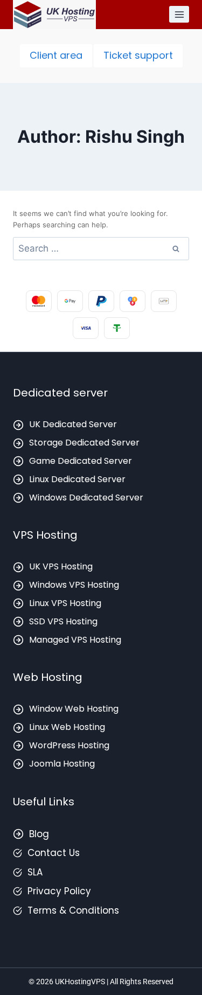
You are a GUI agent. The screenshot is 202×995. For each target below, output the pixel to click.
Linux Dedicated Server (77, 479)
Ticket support (138, 55)
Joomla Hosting (62, 763)
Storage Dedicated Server (84, 442)
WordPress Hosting (69, 745)
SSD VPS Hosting (63, 621)
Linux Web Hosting (67, 727)
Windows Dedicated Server (86, 497)
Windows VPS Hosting (74, 585)
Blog (39, 833)
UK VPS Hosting (61, 566)
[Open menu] (179, 14)
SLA (35, 872)
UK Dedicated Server (73, 424)
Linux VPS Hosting (65, 603)
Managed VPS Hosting (75, 640)
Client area (56, 55)
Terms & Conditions (73, 910)
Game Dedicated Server (80, 461)
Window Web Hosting (74, 708)
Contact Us (53, 852)
